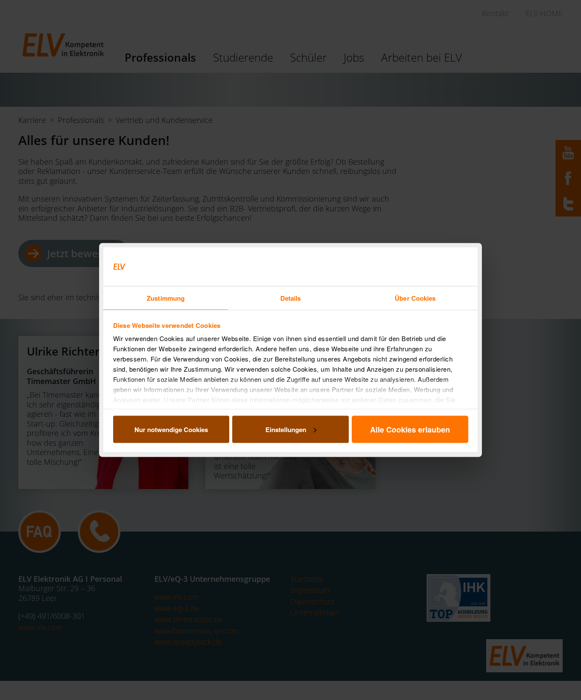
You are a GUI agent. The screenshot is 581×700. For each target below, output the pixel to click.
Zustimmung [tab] (166, 298)
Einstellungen (285, 429)
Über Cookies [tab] (415, 298)
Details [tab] (290, 298)
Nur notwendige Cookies (171, 429)
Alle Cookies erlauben (410, 429)
